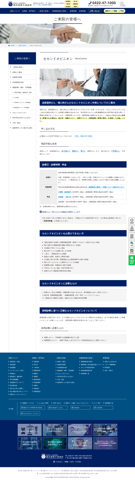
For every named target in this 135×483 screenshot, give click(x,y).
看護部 (36, 376)
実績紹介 (13, 373)
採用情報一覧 (85, 373)
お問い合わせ (95, 11)
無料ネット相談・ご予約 (114, 11)
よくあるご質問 (43, 403)
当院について (15, 11)
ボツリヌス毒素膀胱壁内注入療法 (80, 443)
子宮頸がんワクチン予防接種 (22, 102)
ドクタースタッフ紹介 (17, 370)
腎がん (83, 151)
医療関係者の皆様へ (60, 11)
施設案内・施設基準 (16, 376)
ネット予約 (96, 403)
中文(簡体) (123, 6)
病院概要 (13, 367)
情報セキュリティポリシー (18, 394)
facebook (76, 408)
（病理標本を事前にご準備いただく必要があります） (106, 187)
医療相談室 (37, 391)
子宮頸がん (115, 151)
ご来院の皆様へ (44, 11)
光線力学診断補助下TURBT (105, 443)
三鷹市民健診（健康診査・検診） (23, 92)
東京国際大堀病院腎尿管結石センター (105, 429)
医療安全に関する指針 (70, 471)
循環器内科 (37, 370)
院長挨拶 (13, 364)
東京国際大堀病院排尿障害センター (55, 443)
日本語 (122, 2)
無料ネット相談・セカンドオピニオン (77, 403)
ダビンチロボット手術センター (30, 429)
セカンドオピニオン (19, 112)
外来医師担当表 (18, 82)
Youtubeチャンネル (57, 408)
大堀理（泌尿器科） (65, 192)
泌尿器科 (36, 362)
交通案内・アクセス (28, 403)
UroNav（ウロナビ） (80, 430)
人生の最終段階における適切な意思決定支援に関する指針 (58, 473)
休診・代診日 (109, 370)
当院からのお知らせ (111, 362)
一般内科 (36, 367)
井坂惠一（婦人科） (65, 197)
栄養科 (36, 385)
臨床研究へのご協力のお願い (22, 128)
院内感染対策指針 (87, 471)
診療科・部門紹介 (29, 11)
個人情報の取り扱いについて (19, 391)
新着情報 (73, 11)
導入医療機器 (14, 379)
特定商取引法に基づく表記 (90, 473)
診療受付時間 (17, 77)
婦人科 (36, 364)
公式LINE (99, 408)
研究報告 (107, 367)
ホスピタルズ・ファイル (30, 413)
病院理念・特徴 (15, 362)
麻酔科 (36, 373)
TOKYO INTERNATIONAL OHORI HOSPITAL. (66, 477)
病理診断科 (37, 382)
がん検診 (16, 97)
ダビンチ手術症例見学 (88, 367)
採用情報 (82, 11)
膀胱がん (75, 151)
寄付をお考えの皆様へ (17, 388)
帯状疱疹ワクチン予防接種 (21, 107)
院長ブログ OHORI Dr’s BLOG (32, 408)
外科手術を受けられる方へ (21, 117)
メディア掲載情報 (110, 364)
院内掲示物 (13, 385)
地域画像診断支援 (86, 370)
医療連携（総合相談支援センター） (92, 364)
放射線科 (36, 388)
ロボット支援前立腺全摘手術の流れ (55, 429)
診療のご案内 (17, 72)
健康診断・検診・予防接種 (21, 87)
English (122, 4)
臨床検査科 (37, 379)
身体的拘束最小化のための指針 (106, 471)
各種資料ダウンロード (17, 382)
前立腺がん (66, 151)
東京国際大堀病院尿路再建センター (29, 443)
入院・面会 (16, 123)
